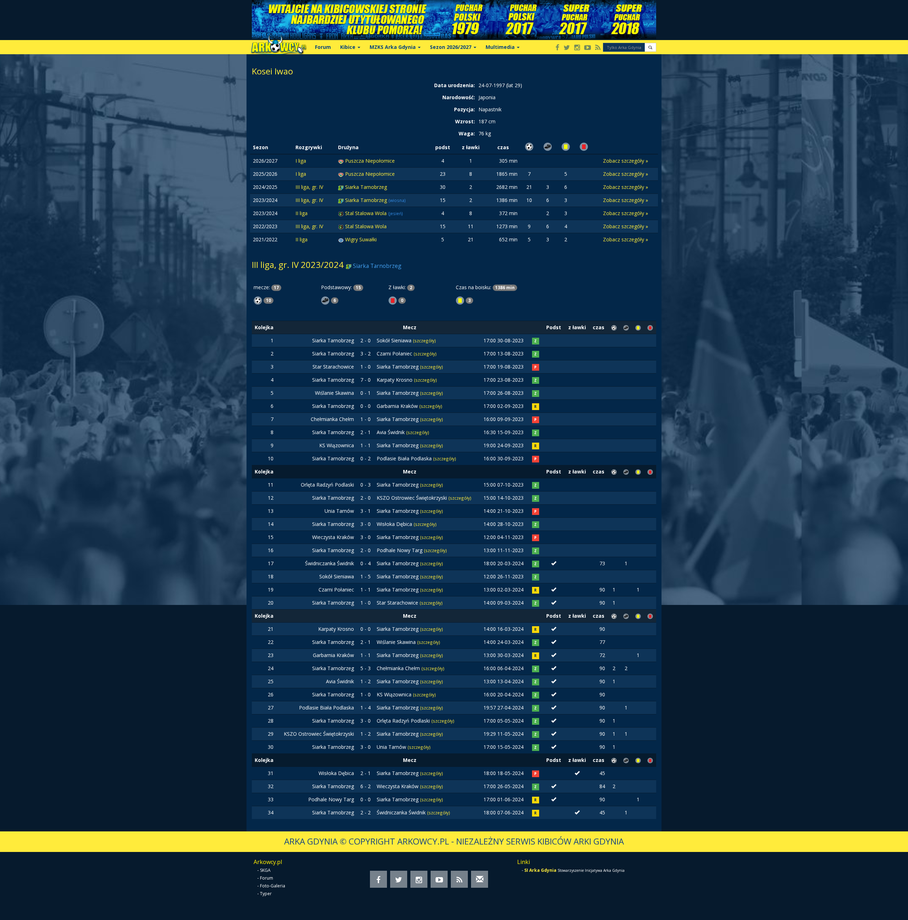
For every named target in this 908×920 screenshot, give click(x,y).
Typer (266, 894)
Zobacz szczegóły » (625, 160)
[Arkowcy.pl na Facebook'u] (557, 48)
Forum (323, 47)
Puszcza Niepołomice (370, 160)
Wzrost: (465, 121)
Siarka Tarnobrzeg (366, 187)
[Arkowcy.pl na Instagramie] (577, 48)
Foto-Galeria (272, 886)
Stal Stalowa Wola (366, 213)
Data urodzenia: (454, 85)
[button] (650, 47)
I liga (300, 160)
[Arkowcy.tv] (587, 48)
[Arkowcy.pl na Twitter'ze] (566, 48)
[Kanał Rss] (598, 48)
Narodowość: (458, 97)
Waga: (467, 133)
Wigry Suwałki (361, 239)
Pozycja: (464, 109)
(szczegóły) (424, 340)
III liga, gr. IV (309, 187)
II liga (301, 213)
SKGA (265, 870)
